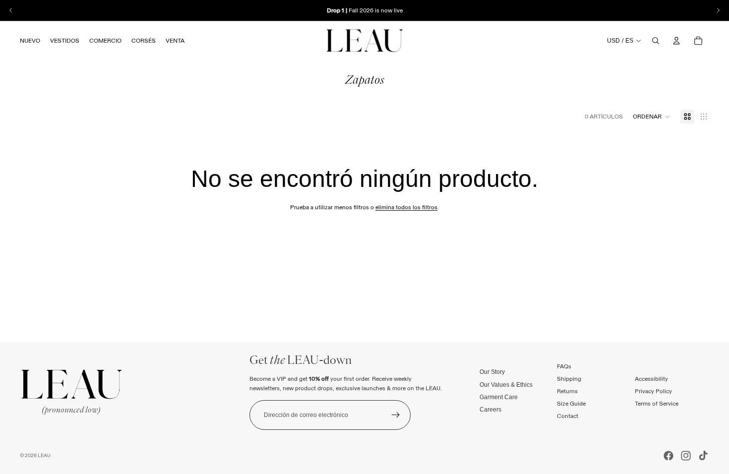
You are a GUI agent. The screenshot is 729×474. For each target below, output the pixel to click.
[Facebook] (668, 456)
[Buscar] (656, 41)
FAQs (564, 365)
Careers (490, 409)
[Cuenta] (676, 41)
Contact (567, 415)
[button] (651, 116)
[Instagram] (686, 456)
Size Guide (571, 403)
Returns (567, 391)
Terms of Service (656, 403)
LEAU (44, 455)
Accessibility (651, 378)
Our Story (492, 371)
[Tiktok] (703, 456)
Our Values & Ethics (506, 384)
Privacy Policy (653, 391)
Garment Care (499, 396)
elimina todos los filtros (406, 207)
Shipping (569, 378)
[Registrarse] (395, 415)
